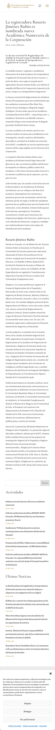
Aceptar (27, 703)
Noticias (20, 45)
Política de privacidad (30, 726)
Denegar (27, 711)
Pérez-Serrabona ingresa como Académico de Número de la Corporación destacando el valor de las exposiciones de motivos (27, 619)
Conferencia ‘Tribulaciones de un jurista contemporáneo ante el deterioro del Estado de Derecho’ (25, 531)
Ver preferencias (27, 719)
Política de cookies (14, 726)
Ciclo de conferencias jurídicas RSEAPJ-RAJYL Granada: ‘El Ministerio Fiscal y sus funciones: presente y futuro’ (25, 516)
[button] (50, 673)
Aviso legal (43, 726)
